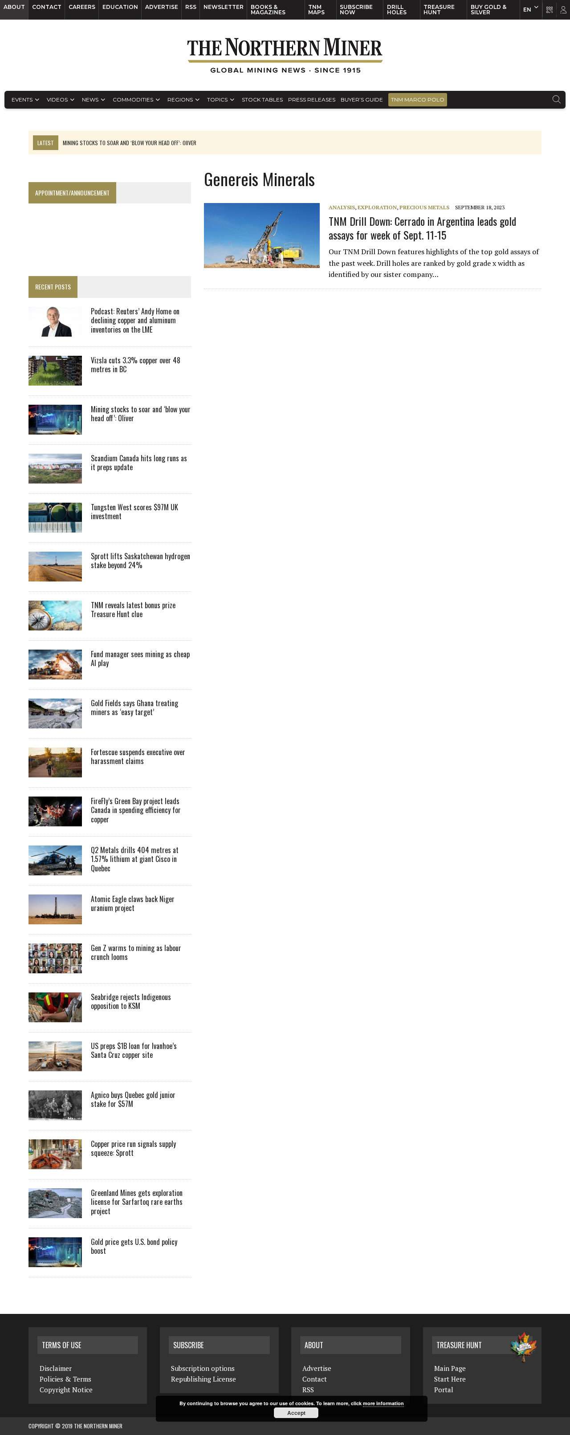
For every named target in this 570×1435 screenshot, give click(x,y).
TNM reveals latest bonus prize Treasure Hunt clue (133, 610)
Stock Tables (262, 99)
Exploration (377, 207)
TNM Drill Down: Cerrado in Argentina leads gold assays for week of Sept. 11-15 (422, 228)
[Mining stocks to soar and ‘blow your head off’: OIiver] (55, 428)
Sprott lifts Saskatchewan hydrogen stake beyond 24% (140, 561)
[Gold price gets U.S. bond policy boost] (55, 1261)
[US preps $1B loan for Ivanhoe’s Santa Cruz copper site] (55, 1065)
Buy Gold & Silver (488, 10)
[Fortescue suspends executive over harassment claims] (55, 771)
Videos (57, 99)
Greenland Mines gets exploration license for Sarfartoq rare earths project (137, 1202)
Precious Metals (424, 207)
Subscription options (203, 1368)
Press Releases (311, 99)
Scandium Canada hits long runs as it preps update (139, 463)
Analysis (342, 207)
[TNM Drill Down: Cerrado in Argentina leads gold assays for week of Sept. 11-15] (266, 262)
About (14, 7)
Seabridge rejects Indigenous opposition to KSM (131, 1002)
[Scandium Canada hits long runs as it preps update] (55, 477)
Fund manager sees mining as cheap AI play (140, 659)
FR (559, 12)
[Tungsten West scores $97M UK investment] (55, 526)
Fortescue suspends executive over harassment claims (138, 757)
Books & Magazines (268, 10)
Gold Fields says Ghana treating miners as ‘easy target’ (134, 708)
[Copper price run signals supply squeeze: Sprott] (55, 1163)
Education (120, 7)
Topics (217, 99)
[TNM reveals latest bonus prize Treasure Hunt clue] (55, 624)
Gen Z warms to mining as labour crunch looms (136, 953)
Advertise (161, 7)
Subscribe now (356, 10)
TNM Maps (316, 10)
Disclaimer (56, 1368)
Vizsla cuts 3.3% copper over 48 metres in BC (135, 365)
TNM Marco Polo (417, 99)
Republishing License (203, 1378)
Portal (443, 1389)
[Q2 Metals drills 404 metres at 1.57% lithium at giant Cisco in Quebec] (55, 869)
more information (383, 1403)
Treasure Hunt (439, 10)
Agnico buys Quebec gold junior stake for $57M (133, 1099)
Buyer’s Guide (362, 99)
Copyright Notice (66, 1389)
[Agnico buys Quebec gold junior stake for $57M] (55, 1114)
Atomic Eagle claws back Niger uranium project (133, 904)
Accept (296, 1413)
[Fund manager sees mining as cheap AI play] (55, 673)
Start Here (450, 1378)
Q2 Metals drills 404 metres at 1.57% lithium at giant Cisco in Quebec (135, 859)
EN (527, 9)
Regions (180, 99)
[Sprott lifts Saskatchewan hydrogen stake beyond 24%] (55, 575)
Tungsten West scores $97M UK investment (134, 512)
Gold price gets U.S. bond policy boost (134, 1246)
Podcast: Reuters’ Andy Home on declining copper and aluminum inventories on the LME (135, 320)
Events (22, 99)
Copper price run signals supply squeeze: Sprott (133, 1148)
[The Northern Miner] (285, 55)
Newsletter (224, 7)
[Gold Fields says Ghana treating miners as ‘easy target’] (55, 722)
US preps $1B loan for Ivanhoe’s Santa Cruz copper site (134, 1051)
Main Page (450, 1368)
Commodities (133, 99)
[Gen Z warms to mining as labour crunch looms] (55, 967)
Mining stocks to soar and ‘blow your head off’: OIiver (141, 414)
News (90, 99)
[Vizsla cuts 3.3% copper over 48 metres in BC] (55, 379)
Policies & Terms (65, 1378)
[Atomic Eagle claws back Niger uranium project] (55, 918)
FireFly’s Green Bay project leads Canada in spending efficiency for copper (136, 810)
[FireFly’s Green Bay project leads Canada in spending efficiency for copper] (55, 820)
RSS (190, 7)
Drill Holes (397, 10)
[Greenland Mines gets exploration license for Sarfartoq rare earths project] (55, 1212)
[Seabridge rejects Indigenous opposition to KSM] (55, 1016)
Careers (82, 7)
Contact (46, 7)
